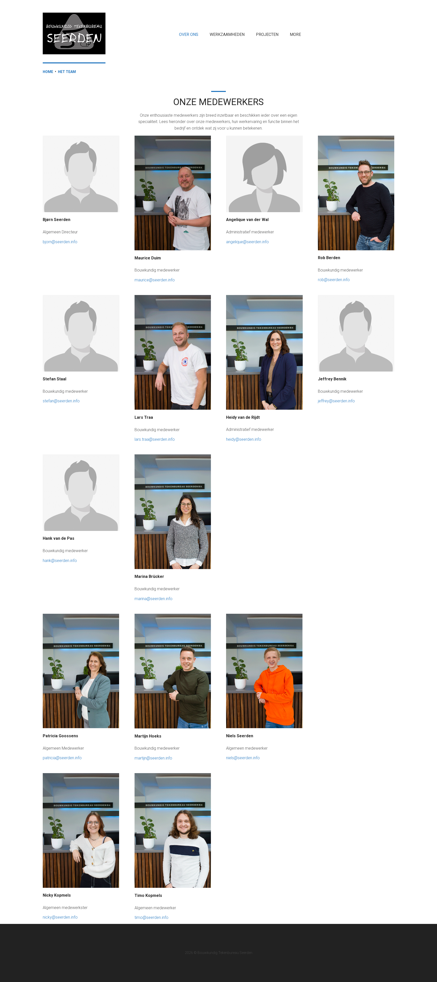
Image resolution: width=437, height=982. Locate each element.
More (295, 34)
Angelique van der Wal (247, 219)
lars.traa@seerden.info (155, 439)
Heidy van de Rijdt (243, 417)
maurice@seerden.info (155, 280)
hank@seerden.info (60, 560)
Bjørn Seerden (56, 219)
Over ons (188, 34)
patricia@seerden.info (62, 757)
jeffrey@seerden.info (336, 401)
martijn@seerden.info (153, 758)
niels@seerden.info (243, 757)
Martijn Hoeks (148, 736)
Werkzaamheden (227, 34)
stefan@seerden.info (61, 401)
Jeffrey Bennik (332, 379)
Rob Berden (329, 257)
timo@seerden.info (151, 917)
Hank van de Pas (58, 538)
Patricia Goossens (60, 735)
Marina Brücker (149, 576)
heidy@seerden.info (243, 439)
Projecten (267, 34)
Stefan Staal (54, 379)
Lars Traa (144, 417)
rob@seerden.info (334, 279)
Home (48, 72)
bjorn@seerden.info (60, 241)
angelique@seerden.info (247, 241)
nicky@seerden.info (60, 917)
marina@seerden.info (153, 598)
